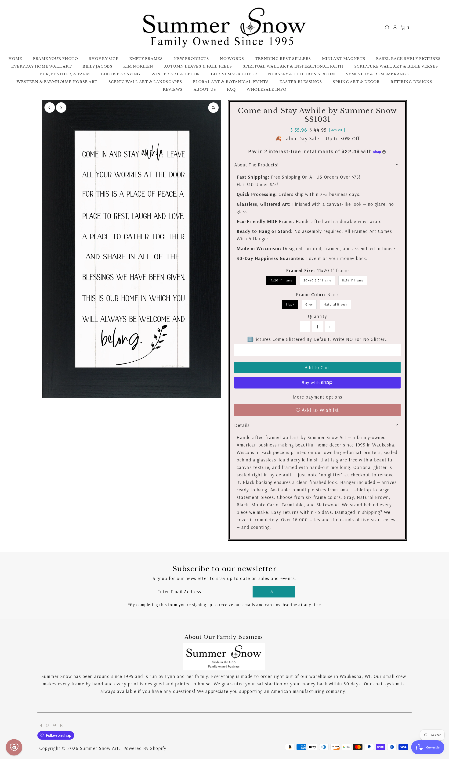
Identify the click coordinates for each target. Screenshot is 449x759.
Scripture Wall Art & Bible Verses (396, 66)
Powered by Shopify (145, 748)
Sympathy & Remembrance (377, 74)
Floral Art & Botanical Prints (231, 81)
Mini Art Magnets (343, 58)
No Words (232, 58)
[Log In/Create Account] (395, 27)
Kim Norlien (138, 66)
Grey (309, 304)
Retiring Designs (411, 81)
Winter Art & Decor (175, 74)
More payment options (317, 397)
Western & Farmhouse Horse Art (57, 81)
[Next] (61, 107)
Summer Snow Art (99, 748)
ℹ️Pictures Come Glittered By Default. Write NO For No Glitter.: (317, 339)
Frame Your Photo (55, 58)
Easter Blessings (300, 81)
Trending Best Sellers (283, 58)
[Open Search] (387, 27)
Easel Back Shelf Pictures (408, 58)
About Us (205, 89)
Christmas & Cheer (234, 74)
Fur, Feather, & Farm (65, 74)
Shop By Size (103, 58)
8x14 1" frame (353, 280)
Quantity (317, 316)
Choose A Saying (120, 74)
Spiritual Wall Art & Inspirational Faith (293, 66)
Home (15, 58)
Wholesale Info (266, 89)
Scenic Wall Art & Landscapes (145, 81)
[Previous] (49, 107)
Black (290, 304)
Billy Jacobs (97, 66)
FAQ (231, 89)
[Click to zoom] (213, 107)
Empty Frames (146, 58)
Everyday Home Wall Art (41, 66)
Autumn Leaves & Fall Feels (198, 66)
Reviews (173, 89)
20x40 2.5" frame (317, 280)
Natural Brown (336, 304)
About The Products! (256, 165)
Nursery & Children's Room (301, 74)
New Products (191, 58)
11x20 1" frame (281, 280)
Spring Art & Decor (356, 81)
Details (242, 425)
